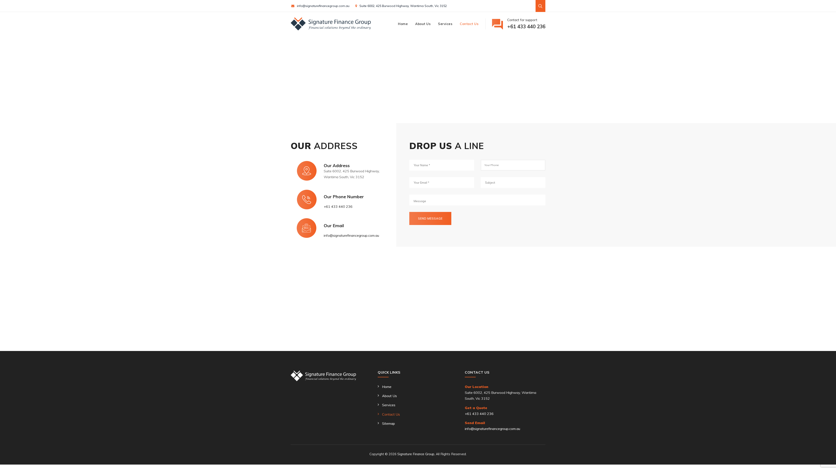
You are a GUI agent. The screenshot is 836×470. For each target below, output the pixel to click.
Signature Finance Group (415, 454)
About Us (423, 24)
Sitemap (388, 423)
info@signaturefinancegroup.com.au (323, 6)
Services (445, 24)
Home (403, 24)
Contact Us (469, 24)
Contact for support (526, 24)
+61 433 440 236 (338, 206)
